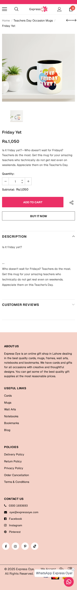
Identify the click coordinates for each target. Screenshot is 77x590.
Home (6, 20)
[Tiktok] (34, 546)
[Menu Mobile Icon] (4, 9)
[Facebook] (5, 546)
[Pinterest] (25, 546)
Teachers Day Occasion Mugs (33, 20)
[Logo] (38, 9)
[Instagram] (15, 546)
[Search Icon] (16, 9)
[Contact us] (69, 582)
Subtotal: (8, 189)
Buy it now (38, 216)
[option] (38, 68)
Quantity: (8, 174)
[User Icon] (59, 9)
